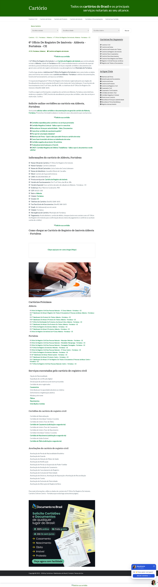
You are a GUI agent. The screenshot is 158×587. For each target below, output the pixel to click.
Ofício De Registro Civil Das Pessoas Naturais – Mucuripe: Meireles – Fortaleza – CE (57, 340)
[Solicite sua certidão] (62, 566)
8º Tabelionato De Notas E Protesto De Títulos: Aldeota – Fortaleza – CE (53, 319)
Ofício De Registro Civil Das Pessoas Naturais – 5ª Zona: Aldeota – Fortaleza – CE (56, 310)
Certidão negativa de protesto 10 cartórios (47, 142)
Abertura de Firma (107, 77)
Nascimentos (34, 401)
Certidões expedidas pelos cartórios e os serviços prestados (53, 123)
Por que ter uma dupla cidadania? (43, 134)
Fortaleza (42, 37)
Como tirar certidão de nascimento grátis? (46, 131)
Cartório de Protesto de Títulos (111, 49)
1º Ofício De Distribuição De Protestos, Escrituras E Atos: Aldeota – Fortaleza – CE (56, 322)
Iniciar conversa (142, 575)
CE (37, 37)
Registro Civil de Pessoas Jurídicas (112, 61)
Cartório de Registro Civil (110, 86)
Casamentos (34, 387)
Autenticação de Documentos (111, 79)
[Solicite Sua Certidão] (62, 56)
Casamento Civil (107, 88)
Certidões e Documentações (94, 19)
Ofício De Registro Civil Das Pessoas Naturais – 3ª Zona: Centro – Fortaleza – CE (56, 350)
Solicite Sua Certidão (112, 19)
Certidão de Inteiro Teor (109, 93)
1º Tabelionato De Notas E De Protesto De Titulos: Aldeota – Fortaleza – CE (54, 324)
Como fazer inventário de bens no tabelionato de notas (51, 139)
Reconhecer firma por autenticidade (113, 99)
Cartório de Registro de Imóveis (59, 51)
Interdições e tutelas (37, 404)
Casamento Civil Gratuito (109, 90)
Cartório (38, 8)
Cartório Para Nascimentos (110, 56)
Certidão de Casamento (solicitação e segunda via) (48, 424)
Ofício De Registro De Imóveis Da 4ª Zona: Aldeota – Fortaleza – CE (52, 331)
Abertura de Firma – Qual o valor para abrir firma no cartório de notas (56, 136)
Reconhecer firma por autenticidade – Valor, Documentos (52, 128)
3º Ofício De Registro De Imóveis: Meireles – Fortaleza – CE (49, 347)
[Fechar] (154, 566)
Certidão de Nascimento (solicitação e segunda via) (48, 435)
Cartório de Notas (45, 19)
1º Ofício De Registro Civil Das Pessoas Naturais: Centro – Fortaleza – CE (53, 364)
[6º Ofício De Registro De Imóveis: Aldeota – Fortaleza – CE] (60, 297)
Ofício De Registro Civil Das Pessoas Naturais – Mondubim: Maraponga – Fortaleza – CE (58, 343)
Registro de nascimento (109, 104)
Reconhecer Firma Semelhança (111, 102)
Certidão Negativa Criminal (110, 95)
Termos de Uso (78, 573)
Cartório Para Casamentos (110, 54)
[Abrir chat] (153, 582)
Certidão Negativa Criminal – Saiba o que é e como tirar (51, 125)
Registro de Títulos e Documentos (112, 63)
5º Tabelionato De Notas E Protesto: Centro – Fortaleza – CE (49, 357)
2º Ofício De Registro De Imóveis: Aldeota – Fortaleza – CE (49, 327)
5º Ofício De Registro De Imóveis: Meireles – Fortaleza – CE (49, 352)
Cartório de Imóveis (76, 19)
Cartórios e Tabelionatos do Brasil (56, 573)
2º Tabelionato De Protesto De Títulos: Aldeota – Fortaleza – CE (51, 317)
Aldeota (49, 37)
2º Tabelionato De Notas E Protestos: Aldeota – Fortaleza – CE (50, 329)
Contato (70, 573)
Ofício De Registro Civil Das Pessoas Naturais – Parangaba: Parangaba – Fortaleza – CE (58, 345)
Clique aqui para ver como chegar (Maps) (62, 250)
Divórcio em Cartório (108, 97)
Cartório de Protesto (60, 19)
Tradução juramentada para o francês (45, 145)
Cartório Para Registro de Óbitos (112, 58)
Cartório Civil (33, 19)
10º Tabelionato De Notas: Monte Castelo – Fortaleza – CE (49, 355)
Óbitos (32, 398)
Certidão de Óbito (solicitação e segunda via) (46, 441)
